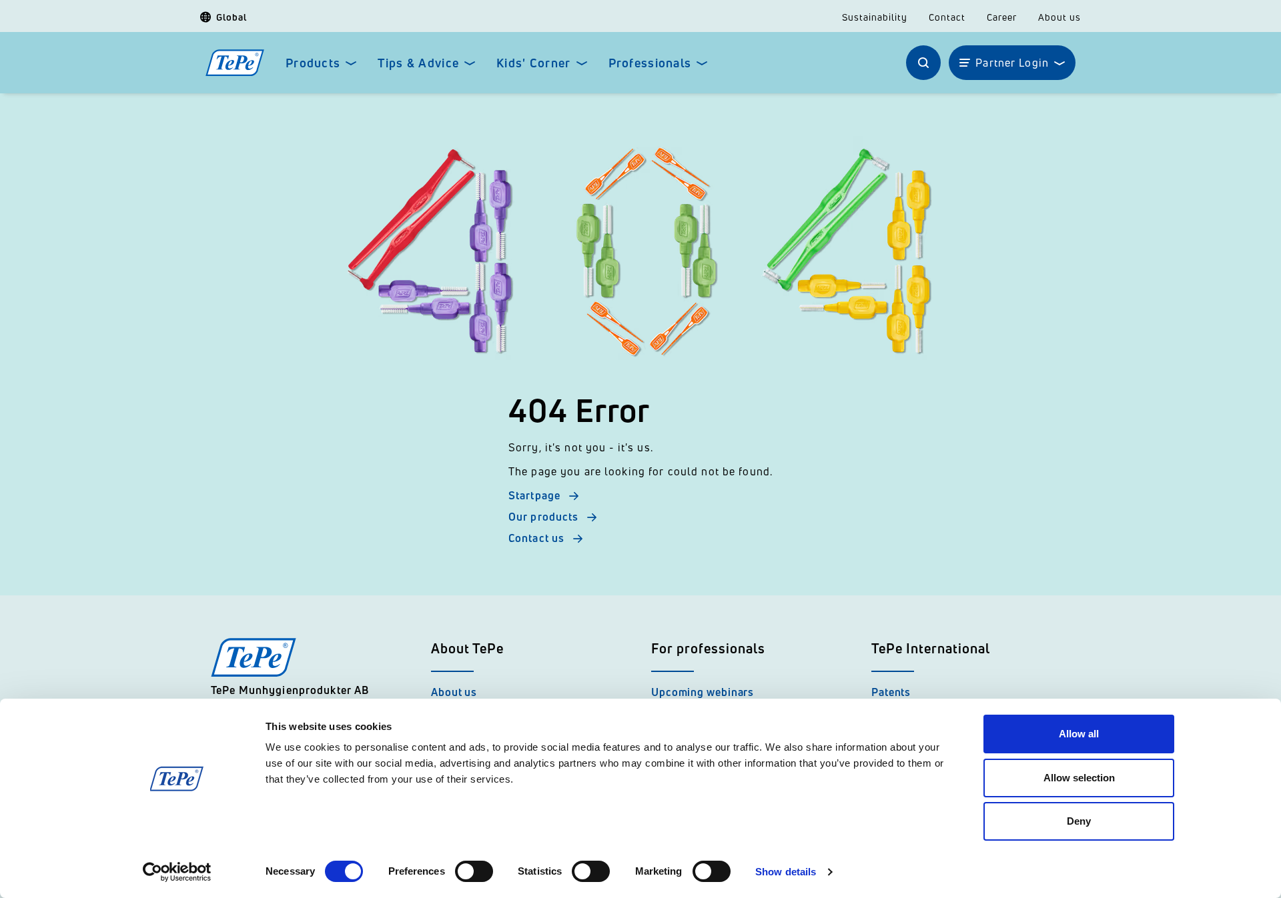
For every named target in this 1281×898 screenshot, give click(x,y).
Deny (1079, 821)
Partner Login (1012, 62)
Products (313, 63)
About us (1059, 17)
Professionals (650, 63)
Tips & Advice (418, 63)
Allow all (1079, 733)
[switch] (474, 871)
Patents (891, 692)
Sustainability (874, 17)
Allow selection (1079, 777)
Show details (785, 871)
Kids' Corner (533, 63)
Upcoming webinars (702, 692)
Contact (947, 17)
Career (1002, 17)
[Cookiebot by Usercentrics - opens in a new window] (177, 872)
